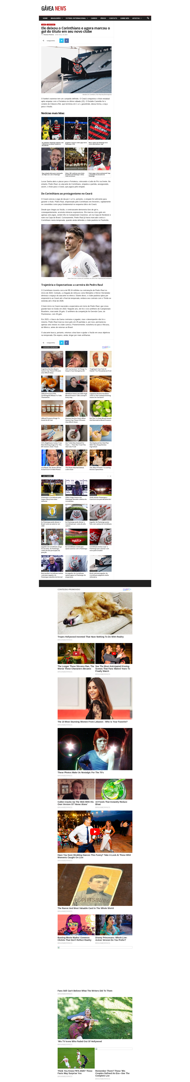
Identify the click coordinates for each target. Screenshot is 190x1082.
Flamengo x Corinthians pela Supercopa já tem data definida (51, 499)
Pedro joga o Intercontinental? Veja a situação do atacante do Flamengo (99, 174)
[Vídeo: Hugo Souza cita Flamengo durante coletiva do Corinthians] (76, 487)
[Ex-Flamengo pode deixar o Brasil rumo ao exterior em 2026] (52, 512)
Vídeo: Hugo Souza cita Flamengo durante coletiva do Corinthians (76, 499)
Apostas (136, 18)
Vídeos (103, 18)
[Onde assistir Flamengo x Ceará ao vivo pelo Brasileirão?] (101, 487)
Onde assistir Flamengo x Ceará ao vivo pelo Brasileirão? (100, 498)
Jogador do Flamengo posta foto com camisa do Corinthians (101, 523)
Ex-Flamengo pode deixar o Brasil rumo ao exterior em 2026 (50, 524)
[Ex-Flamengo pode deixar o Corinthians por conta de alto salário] (76, 512)
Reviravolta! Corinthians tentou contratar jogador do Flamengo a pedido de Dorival (52, 575)
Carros (94, 18)
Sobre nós (124, 18)
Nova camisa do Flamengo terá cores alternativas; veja (98, 143)
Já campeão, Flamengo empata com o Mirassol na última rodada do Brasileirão (52, 144)
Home (45, 18)
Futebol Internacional (76, 18)
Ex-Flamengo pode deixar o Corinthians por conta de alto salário (75, 524)
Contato (113, 18)
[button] (147, 18)
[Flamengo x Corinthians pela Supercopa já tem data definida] (52, 487)
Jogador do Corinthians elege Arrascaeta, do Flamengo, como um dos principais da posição (51, 549)
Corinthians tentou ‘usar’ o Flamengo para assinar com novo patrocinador (99, 548)
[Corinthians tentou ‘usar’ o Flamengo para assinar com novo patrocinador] (101, 537)
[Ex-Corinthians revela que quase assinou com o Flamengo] (76, 537)
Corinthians (51, 24)
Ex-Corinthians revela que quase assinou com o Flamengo (76, 548)
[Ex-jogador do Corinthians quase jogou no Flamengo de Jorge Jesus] (76, 563)
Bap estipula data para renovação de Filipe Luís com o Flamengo (52, 173)
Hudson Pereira (49, 34)
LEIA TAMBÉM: (47, 476)
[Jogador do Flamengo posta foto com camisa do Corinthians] (101, 512)
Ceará (43, 24)
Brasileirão (56, 18)
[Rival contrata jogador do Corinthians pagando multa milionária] (101, 563)
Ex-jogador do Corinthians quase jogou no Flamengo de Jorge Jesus (75, 575)
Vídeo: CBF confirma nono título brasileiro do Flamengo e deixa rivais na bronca (74, 174)
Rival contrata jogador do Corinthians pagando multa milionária (99, 575)
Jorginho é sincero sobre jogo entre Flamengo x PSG (76, 143)
